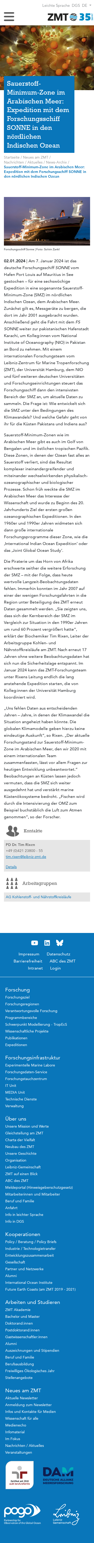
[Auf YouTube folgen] (34, 943)
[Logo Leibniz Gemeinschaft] (66, 1514)
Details (11, 867)
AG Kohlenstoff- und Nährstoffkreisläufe (38, 897)
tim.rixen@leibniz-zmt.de (26, 856)
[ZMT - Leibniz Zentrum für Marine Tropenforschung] (69, 16)
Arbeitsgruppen (39, 883)
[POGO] (22, 1514)
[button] (86, 5)
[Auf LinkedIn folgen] (47, 943)
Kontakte (33, 830)
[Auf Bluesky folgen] (59, 943)
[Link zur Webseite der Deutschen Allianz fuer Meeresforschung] (66, 1475)
